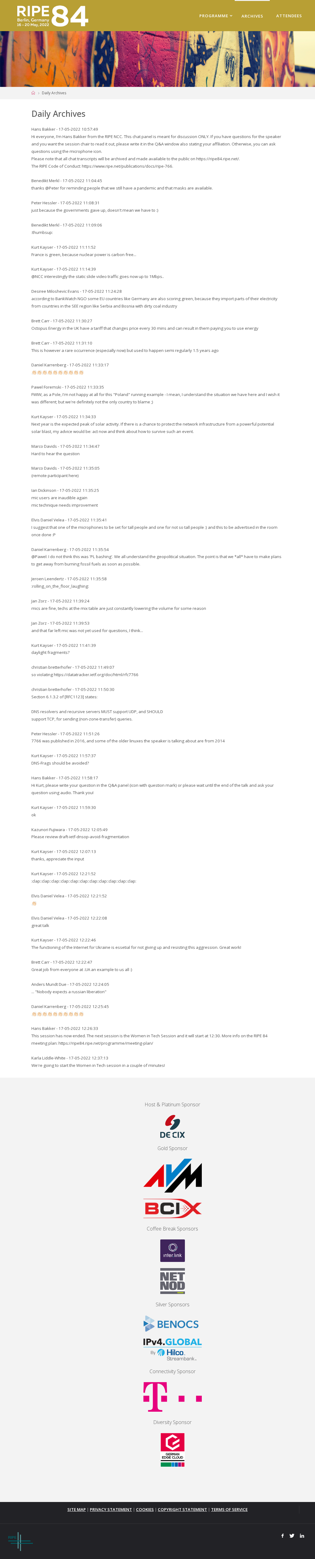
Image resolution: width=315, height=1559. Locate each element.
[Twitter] (291, 1536)
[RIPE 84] (51, 15)
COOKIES (145, 1509)
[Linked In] (302, 1536)
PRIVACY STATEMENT (111, 1509)
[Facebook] (283, 1536)
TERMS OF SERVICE (229, 1509)
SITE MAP (76, 1509)
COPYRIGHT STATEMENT (182, 1509)
